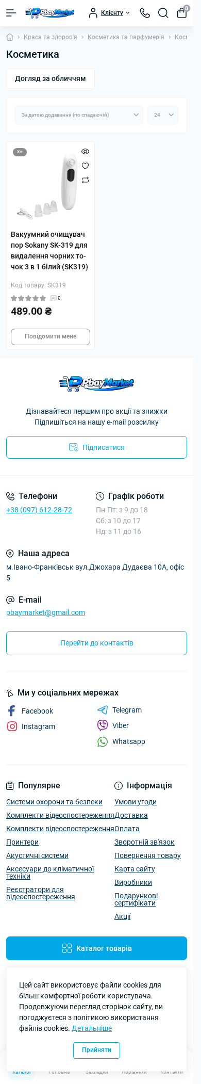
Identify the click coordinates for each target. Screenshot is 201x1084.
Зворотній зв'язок (144, 842)
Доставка (131, 815)
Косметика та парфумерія (126, 37)
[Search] (163, 13)
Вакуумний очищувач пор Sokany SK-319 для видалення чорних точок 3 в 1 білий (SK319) (49, 250)
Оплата (127, 828)
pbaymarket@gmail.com (45, 612)
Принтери (22, 842)
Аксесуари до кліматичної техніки (50, 872)
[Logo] (50, 13)
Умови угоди (135, 802)
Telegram (127, 710)
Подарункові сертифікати (136, 899)
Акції (122, 916)
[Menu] (11, 13)
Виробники (133, 882)
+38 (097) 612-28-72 (39, 510)
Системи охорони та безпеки (54, 802)
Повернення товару (147, 855)
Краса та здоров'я (50, 37)
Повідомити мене (50, 336)
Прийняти (96, 1050)
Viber (120, 725)
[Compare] (85, 180)
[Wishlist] (85, 165)
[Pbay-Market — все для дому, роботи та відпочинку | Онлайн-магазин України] (96, 384)
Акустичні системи (37, 855)
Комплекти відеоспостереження (60, 815)
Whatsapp (128, 741)
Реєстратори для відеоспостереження (40, 893)
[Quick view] (85, 151)
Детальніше (92, 1028)
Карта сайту (134, 869)
